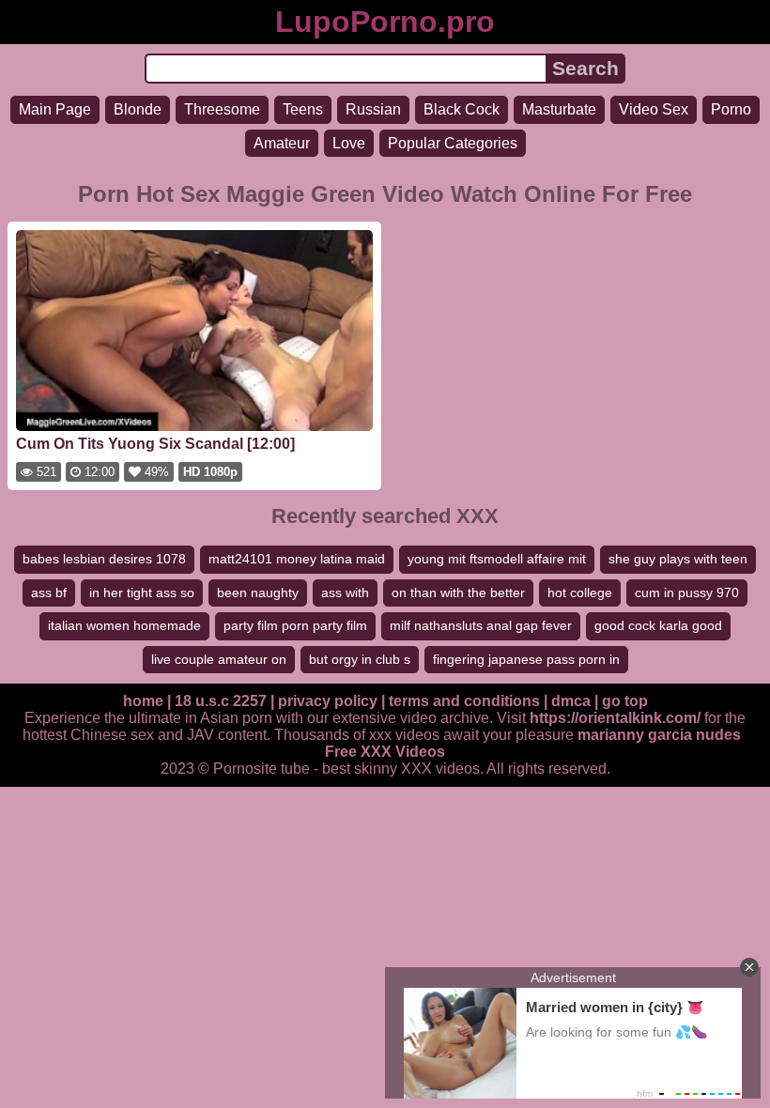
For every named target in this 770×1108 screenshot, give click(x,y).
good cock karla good (658, 625)
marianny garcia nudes (659, 735)
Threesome (222, 109)
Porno (731, 109)
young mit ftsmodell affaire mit (497, 558)
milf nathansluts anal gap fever (481, 625)
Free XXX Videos (385, 752)
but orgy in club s (359, 659)
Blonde (138, 109)
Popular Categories (452, 143)
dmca (571, 701)
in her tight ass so (141, 592)
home (143, 701)
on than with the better (458, 592)
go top (625, 701)
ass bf (49, 592)
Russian (373, 109)
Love (348, 143)
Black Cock (462, 109)
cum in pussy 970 (687, 592)
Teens (303, 109)
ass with (345, 592)
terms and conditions (464, 701)
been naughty (258, 592)
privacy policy (327, 701)
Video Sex (653, 109)
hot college (579, 592)
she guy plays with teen (677, 558)
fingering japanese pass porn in (526, 659)
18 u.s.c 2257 (221, 701)
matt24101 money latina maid (296, 558)
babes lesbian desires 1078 (104, 558)
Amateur (282, 143)
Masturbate (559, 109)
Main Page (55, 109)
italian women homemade (124, 625)
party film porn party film (295, 625)
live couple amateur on (218, 659)
